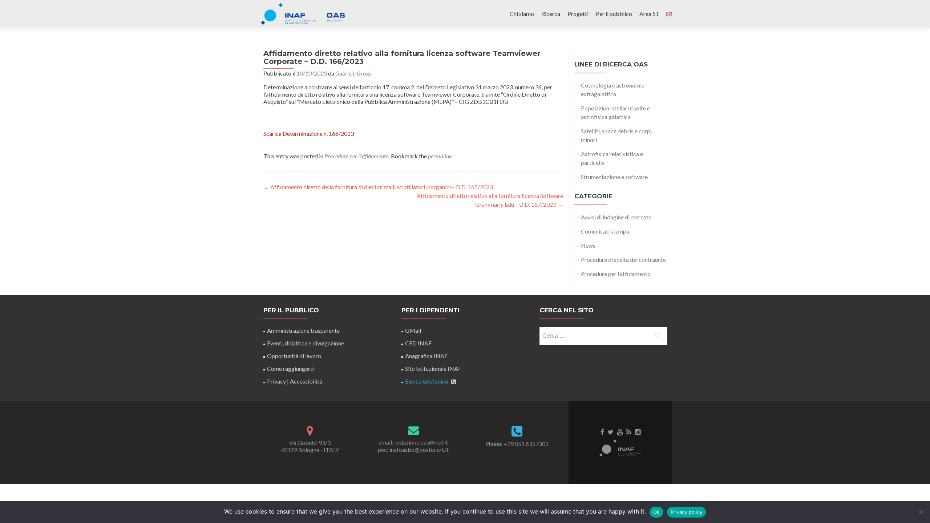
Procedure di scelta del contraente (623, 259)
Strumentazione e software (614, 176)
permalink (440, 156)
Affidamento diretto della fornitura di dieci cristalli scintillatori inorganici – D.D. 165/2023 (378, 186)
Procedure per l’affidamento (356, 156)
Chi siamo (522, 13)
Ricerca (550, 13)
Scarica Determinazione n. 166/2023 (308, 133)
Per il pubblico (614, 13)
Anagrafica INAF (426, 355)
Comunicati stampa (605, 231)
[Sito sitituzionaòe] (620, 447)
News (588, 245)
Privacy (276, 381)
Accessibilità (306, 381)
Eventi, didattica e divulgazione (305, 343)
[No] (921, 512)
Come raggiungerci (291, 368)
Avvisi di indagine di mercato (616, 217)
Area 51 (649, 13)
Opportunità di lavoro (294, 355)
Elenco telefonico (426, 381)
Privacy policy (687, 512)
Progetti (578, 13)
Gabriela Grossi (353, 73)
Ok (656, 512)
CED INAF (418, 343)
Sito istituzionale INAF (433, 368)
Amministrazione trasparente (303, 330)
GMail (413, 330)
